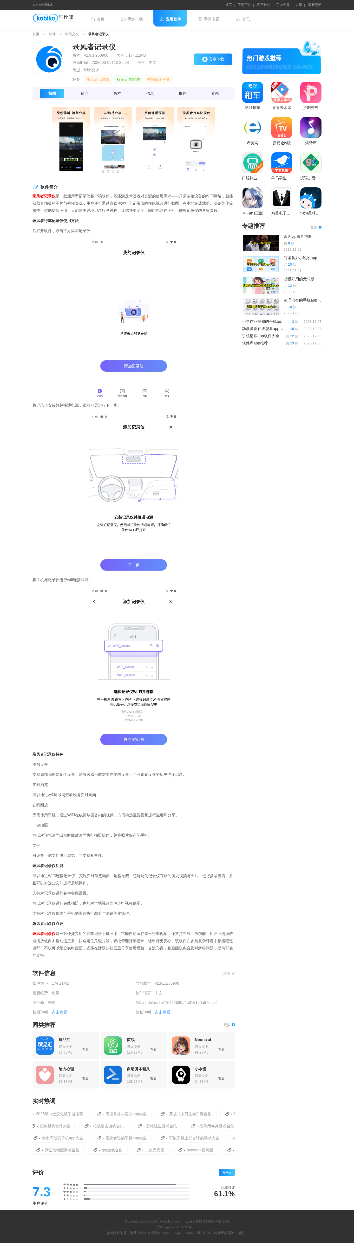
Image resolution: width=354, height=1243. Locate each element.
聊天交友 (72, 34)
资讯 (298, 5)
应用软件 (263, 5)
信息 (150, 93)
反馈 (226, 973)
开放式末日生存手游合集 (168, 1114)
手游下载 (244, 5)
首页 (228, 5)
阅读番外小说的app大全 (104, 1114)
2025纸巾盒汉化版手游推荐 (37, 1114)
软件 (52, 34)
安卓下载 (216, 59)
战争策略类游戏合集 (200, 1126)
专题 (215, 93)
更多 (227, 1025)
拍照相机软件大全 (38, 1126)
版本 (117, 93)
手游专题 (283, 5)
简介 (85, 93)
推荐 (182, 93)
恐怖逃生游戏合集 (144, 1126)
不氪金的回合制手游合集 (233, 1114)
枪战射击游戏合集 (91, 1126)
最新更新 (314, 5)
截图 (52, 93)
